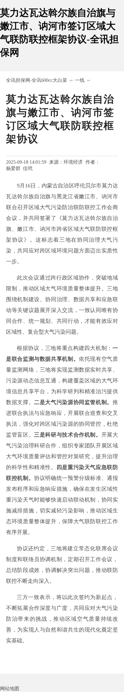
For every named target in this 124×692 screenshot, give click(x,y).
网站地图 (9, 688)
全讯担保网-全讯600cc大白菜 (36, 80)
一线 (80, 80)
